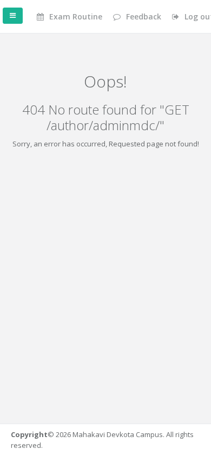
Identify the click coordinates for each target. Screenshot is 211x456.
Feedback (142, 16)
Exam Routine (74, 16)
